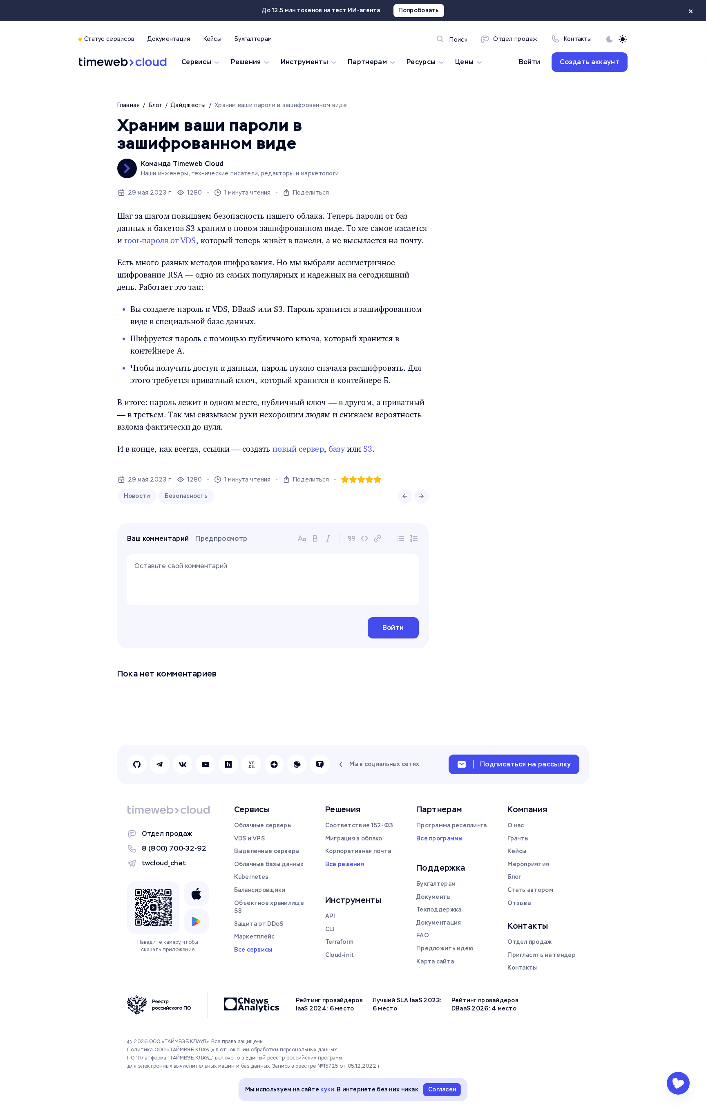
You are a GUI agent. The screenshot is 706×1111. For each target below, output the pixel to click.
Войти (530, 62)
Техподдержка (438, 909)
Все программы (439, 838)
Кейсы (516, 851)
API (330, 916)
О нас (515, 825)
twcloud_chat (164, 863)
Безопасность (186, 496)
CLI (330, 929)
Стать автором (530, 890)
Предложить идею (445, 948)
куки (327, 1089)
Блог (514, 876)
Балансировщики (260, 890)
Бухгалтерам (436, 883)
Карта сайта (435, 961)
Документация (438, 922)
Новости (137, 496)
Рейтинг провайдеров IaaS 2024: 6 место (329, 1004)
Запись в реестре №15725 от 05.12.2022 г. (327, 1066)
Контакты (522, 967)
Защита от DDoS (259, 923)
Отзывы (519, 903)
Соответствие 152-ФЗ (359, 825)
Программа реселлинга (451, 825)
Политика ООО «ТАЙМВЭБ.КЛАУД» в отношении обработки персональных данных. (232, 1049)
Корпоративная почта (358, 851)
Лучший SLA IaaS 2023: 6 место (407, 1004)
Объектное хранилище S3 (269, 907)
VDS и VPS (249, 838)
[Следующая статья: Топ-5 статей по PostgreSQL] (421, 496)
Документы (433, 896)
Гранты (518, 838)
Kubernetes (251, 876)
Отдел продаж (167, 833)
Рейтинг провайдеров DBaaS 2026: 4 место (484, 1004)
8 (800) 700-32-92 (174, 848)
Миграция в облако (353, 838)
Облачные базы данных (269, 864)
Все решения (344, 864)
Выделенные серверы (267, 851)
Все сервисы (253, 949)
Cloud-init (339, 955)
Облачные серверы (263, 825)
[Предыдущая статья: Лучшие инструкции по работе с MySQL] (405, 496)
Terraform (339, 941)
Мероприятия (528, 864)
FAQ (422, 935)
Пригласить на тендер (541, 955)
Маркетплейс (254, 936)
